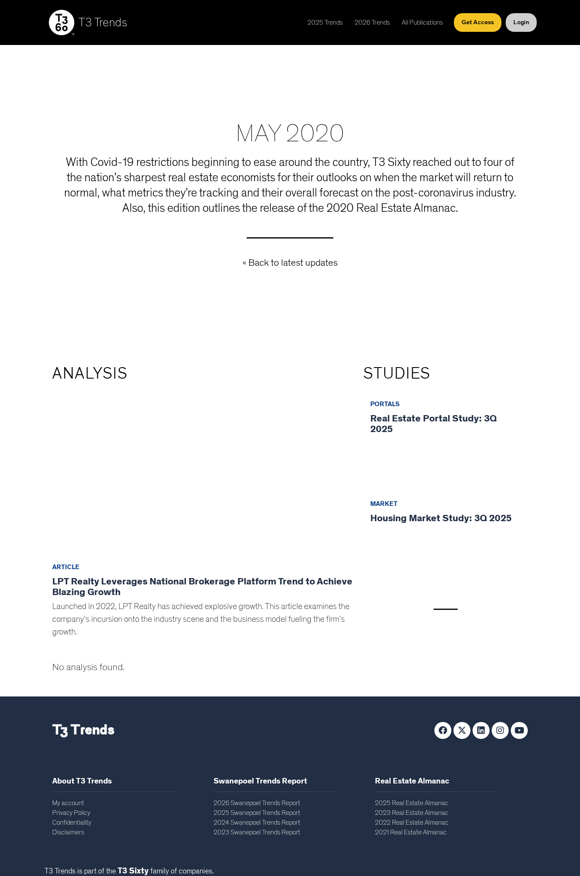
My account (68, 803)
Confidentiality (71, 822)
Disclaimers (68, 832)
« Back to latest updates (290, 263)
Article (65, 567)
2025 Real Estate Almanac (411, 803)
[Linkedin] (481, 730)
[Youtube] (519, 730)
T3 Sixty (133, 871)
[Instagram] (500, 730)
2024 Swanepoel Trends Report (257, 822)
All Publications (422, 22)
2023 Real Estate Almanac (411, 812)
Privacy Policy (71, 812)
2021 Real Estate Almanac (411, 832)
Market (383, 503)
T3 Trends (103, 23)
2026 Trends (372, 22)
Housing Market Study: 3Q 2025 (441, 518)
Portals (385, 404)
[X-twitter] (461, 730)
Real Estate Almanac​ (412, 781)
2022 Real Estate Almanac (411, 822)
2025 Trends (325, 22)
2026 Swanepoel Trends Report (257, 803)
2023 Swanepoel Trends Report (257, 832)
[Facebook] (442, 730)
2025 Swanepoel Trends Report (257, 812)
